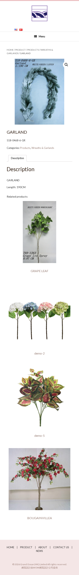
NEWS (39, 550)
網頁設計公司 (46, 567)
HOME (10, 547)
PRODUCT (20, 49)
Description (17, 158)
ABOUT (42, 547)
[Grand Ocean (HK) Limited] (39, 13)
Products (33, 49)
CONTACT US (61, 547)
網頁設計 (26, 567)
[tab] (17, 158)
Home (10, 49)
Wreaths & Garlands (42, 147)
